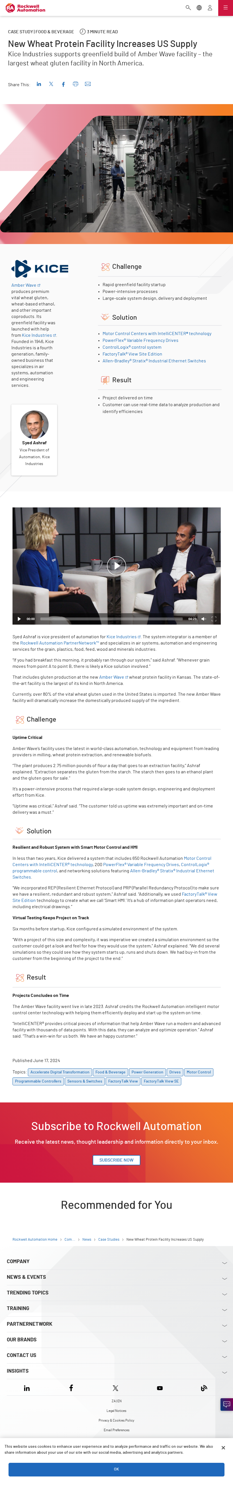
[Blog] (204, 1387)
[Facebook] (71, 1387)
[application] (117, 566)
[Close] (223, 1448)
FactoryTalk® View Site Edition (132, 354)
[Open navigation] (225, 8)
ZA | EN (117, 1401)
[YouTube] (160, 1387)
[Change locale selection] (199, 8)
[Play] (19, 619)
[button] (116, 566)
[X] (115, 1387)
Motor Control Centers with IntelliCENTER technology (157, 333)
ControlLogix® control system (132, 347)
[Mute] (203, 619)
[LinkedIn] (28, 1387)
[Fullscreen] (214, 619)
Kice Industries (37, 335)
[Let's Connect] (226, 1404)
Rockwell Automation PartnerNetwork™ (59, 643)
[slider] (111, 618)
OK (116, 1469)
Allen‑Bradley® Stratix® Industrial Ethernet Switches (154, 361)
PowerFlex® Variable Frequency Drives (140, 340)
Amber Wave (23, 285)
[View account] (210, 8)
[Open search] (188, 8)
